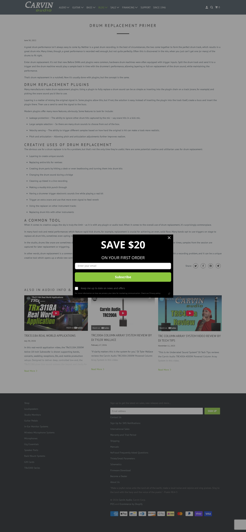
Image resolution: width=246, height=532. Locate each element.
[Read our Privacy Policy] (169, 294)
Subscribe (123, 277)
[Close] (169, 239)
